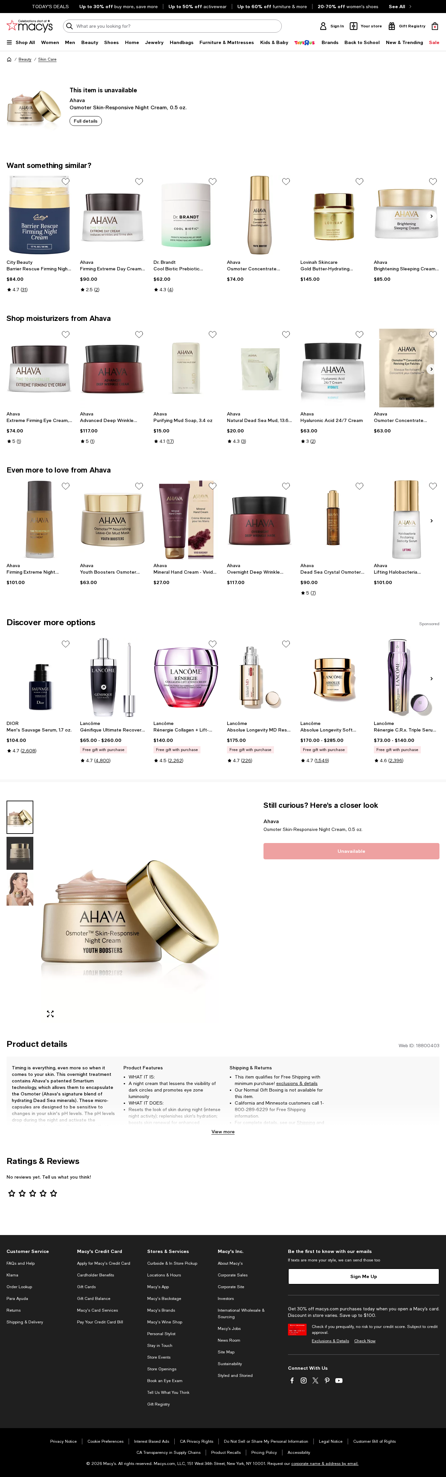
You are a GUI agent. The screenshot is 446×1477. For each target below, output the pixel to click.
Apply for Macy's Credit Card (103, 1263)
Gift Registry (158, 1404)
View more (223, 1131)
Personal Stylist (161, 1334)
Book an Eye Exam (165, 1381)
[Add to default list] (66, 182)
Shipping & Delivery (25, 1322)
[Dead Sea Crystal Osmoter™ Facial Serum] (333, 520)
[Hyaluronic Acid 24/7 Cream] (333, 368)
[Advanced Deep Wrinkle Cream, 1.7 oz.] (113, 368)
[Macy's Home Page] (30, 26)
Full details (86, 121)
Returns (243, 1129)
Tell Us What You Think (168, 1392)
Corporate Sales (232, 1275)
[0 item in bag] (434, 26)
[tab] (20, 817)
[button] (113, 912)
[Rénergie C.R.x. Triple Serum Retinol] (406, 677)
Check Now (364, 1341)
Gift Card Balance (93, 1298)
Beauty (25, 59)
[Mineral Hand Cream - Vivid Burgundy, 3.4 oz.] (186, 520)
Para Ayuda (17, 1298)
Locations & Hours (164, 1275)
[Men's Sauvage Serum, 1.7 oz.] (39, 677)
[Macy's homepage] (9, 59)
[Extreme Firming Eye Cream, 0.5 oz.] (39, 368)
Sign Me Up (363, 1276)
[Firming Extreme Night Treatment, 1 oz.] (39, 520)
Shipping (306, 1122)
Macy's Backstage (164, 1298)
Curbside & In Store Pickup (172, 1263)
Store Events (158, 1357)
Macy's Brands (161, 1310)
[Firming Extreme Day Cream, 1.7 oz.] (113, 215)
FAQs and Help (21, 1263)
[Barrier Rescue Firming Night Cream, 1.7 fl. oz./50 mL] (39, 215)
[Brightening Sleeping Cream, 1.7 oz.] (406, 215)
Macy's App (158, 1287)
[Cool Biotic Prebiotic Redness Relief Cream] (186, 215)
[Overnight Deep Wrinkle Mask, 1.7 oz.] (260, 520)
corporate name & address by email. (324, 1463)
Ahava (77, 100)
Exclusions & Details (330, 1341)
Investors (226, 1298)
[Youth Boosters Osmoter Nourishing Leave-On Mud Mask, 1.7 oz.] (113, 520)
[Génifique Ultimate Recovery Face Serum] (113, 677)
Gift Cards (86, 1287)
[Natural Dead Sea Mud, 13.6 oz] (260, 368)
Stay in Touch (159, 1345)
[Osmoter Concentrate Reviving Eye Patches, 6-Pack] (406, 368)
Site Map (226, 1352)
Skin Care (47, 59)
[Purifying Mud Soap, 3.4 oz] (186, 368)
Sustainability (230, 1364)
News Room (229, 1340)
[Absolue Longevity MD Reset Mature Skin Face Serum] (260, 677)
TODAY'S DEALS (50, 6)
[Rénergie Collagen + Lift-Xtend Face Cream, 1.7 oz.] (186, 677)
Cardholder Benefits (95, 1275)
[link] (39, 276)
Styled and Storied (235, 1375)
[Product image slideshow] (130, 912)
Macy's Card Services (97, 1310)
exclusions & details (297, 1083)
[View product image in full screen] (50, 1014)
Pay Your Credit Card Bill (100, 1322)
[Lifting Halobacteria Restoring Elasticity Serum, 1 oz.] (406, 520)
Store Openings (161, 1369)
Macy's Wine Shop (164, 1322)
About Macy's (230, 1263)
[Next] (431, 216)
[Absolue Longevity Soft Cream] (333, 677)
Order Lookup (19, 1287)
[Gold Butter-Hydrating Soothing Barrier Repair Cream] (333, 215)
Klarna (12, 1275)
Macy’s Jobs (229, 1328)
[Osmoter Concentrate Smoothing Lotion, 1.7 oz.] (260, 215)
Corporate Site (231, 1287)
